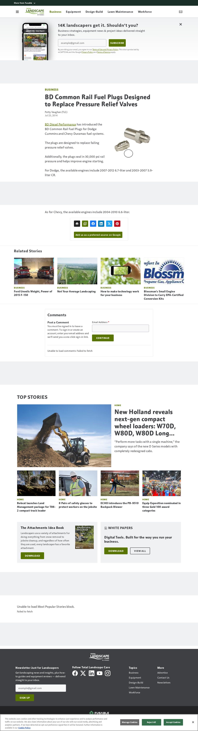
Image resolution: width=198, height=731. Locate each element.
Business (51, 89)
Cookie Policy (24, 728)
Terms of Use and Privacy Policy (105, 49)
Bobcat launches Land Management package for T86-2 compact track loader (36, 506)
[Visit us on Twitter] (83, 672)
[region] (99, 722)
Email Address (100, 322)
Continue (103, 337)
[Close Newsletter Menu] (181, 24)
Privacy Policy (87, 52)
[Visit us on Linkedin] (91, 672)
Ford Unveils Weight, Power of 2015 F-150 (33, 293)
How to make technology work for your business (120, 293)
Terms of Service (103, 52)
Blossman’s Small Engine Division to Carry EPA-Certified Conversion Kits (163, 295)
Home (117, 405)
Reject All (151, 722)
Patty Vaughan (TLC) (56, 112)
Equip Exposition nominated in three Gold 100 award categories (161, 506)
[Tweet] (109, 224)
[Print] (77, 224)
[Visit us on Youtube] (99, 672)
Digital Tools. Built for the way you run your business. (138, 539)
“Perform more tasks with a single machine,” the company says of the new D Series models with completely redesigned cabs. (147, 446)
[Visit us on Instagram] (107, 672)
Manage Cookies (129, 722)
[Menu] (17, 12)
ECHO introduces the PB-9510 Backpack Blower (120, 505)
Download (32, 555)
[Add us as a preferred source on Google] (85, 224)
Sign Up (25, 697)
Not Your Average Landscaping (76, 291)
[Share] (93, 224)
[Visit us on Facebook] (75, 672)
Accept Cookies (173, 722)
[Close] (193, 722)
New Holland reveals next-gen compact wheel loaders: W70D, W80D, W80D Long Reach (145, 422)
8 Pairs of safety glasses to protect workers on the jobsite (78, 505)
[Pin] (117, 224)
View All (140, 550)
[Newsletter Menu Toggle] (181, 12)
